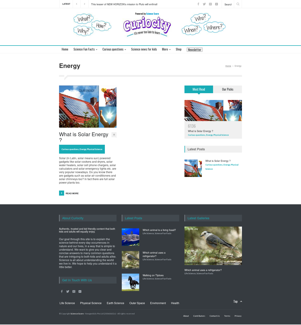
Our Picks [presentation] (227, 89)
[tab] (198, 91)
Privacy (238, 316)
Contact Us (215, 316)
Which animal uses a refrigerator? (154, 254)
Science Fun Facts (163, 233)
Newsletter (194, 50)
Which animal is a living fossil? (159, 230)
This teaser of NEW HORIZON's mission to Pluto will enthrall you (124, 4)
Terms (227, 316)
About (186, 316)
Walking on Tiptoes (153, 275)
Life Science (148, 233)
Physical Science (94, 149)
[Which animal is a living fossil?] (130, 237)
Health (175, 303)
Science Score (77, 313)
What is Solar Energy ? (83, 137)
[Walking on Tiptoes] (130, 282)
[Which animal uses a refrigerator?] (130, 259)
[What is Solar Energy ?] (88, 107)
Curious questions (70, 149)
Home (228, 65)
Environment (158, 303)
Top (235, 301)
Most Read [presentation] (199, 89)
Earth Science (115, 303)
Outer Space (137, 303)
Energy (83, 149)
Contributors (199, 316)
